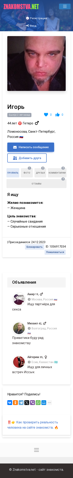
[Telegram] (21, 402)
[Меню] (65, 6)
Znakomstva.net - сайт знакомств (38, 470)
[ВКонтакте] (9, 402)
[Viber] (32, 402)
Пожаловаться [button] (55, 252)
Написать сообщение (33, 147)
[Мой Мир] (43, 402)
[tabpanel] (36, 144)
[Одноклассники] (15, 402)
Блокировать (35, 247)
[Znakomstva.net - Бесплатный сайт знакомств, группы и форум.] (21, 6)
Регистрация (38, 18)
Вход (32, 25)
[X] (26, 402)
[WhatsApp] (38, 402)
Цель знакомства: (21, 216)
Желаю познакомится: (25, 203)
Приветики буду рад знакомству (34, 333)
